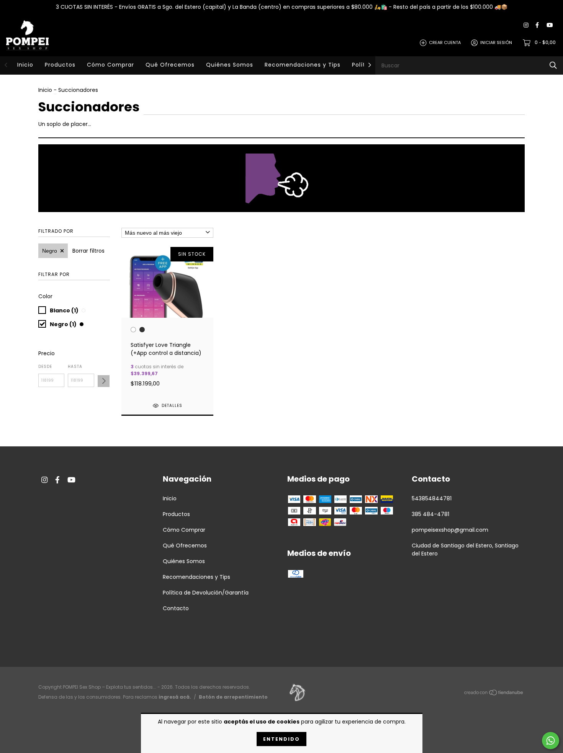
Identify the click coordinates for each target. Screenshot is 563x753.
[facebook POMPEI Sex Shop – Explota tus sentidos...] (537, 25)
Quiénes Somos (229, 65)
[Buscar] (553, 65)
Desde (45, 366)
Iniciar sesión (496, 42)
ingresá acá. (175, 697)
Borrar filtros (88, 251)
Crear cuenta (445, 42)
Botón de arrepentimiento (233, 697)
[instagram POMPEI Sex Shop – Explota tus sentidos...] (526, 25)
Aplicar (104, 381)
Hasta (75, 366)
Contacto (176, 608)
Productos (60, 65)
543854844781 (432, 498)
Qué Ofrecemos (170, 65)
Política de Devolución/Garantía (206, 592)
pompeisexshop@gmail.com (450, 530)
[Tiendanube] (494, 694)
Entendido (281, 739)
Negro (49, 251)
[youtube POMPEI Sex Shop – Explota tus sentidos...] (549, 25)
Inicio (25, 65)
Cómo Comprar (110, 65)
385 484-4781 (430, 514)
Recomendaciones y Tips (302, 65)
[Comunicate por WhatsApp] (550, 740)
